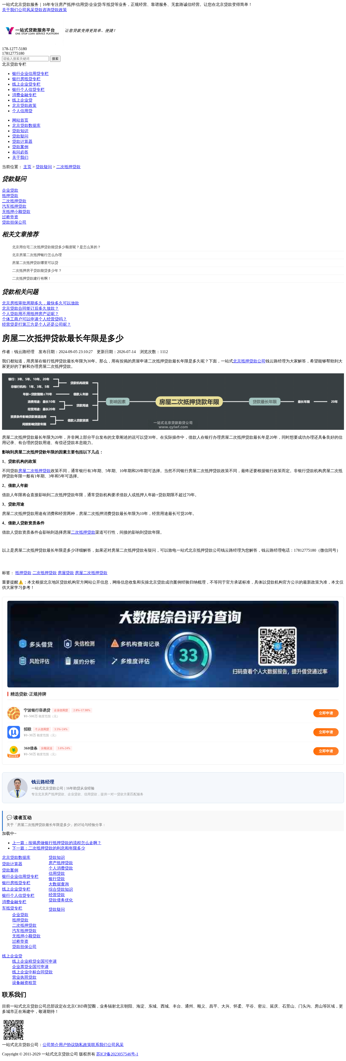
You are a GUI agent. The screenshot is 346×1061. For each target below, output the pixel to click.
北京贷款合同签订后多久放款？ (30, 308)
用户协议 (67, 1045)
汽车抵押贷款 (14, 206)
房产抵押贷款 (61, 863)
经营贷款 (57, 895)
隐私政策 (83, 1045)
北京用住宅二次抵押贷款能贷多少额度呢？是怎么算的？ (56, 247)
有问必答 (20, 152)
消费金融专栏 (24, 95)
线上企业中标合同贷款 (32, 972)
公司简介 (51, 1045)
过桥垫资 (10, 217)
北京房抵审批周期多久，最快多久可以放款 (40, 303)
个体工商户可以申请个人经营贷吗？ (34, 319)
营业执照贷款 (24, 977)
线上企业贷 (22, 100)
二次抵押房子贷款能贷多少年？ (37, 271)
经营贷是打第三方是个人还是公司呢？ (36, 324)
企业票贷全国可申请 (30, 966)
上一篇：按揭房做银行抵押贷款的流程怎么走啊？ (56, 843)
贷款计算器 (22, 141)
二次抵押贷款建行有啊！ (31, 278)
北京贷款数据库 (26, 125)
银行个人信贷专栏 (28, 89)
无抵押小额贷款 (16, 211)
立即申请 (326, 713)
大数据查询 (59, 884)
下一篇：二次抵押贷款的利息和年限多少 (48, 848)
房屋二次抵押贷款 (34, 471)
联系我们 (99, 1045)
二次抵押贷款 (68, 167)
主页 (27, 167)
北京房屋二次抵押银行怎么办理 (37, 255)
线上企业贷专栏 (26, 84)
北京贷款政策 (24, 105)
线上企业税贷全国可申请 (34, 961)
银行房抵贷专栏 (26, 79)
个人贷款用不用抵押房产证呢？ (30, 314)
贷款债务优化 (61, 900)
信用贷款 (57, 873)
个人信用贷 (22, 111)
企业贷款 (10, 190)
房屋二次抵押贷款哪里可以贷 (35, 263)
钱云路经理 (24, 352)
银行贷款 (57, 879)
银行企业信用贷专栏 (30, 73)
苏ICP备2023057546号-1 (117, 1054)
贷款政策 (59, 10)
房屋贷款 (66, 573)
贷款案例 (20, 147)
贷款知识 (20, 131)
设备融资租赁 (24, 982)
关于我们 (10, 10)
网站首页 (20, 120)
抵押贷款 (10, 196)
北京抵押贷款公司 (249, 361)
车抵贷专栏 (12, 908)
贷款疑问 (20, 136)
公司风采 (26, 10)
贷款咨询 (42, 10)
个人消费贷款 (61, 868)
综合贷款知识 (61, 889)
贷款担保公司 (14, 222)
